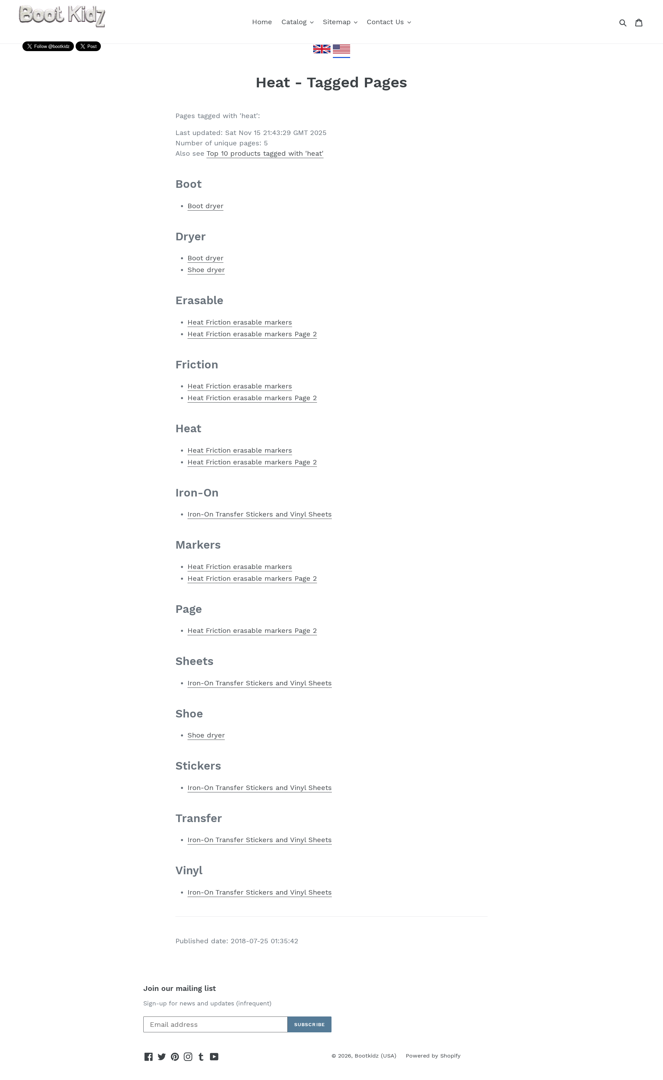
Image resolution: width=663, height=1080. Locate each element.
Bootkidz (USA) (375, 1055)
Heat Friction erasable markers (240, 322)
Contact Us (386, 22)
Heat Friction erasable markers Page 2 (252, 334)
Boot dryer (205, 206)
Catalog (295, 22)
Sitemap (338, 22)
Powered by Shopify (433, 1055)
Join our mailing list (179, 988)
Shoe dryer (206, 270)
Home (262, 22)
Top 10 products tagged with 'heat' (265, 153)
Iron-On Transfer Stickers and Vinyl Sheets (260, 514)
